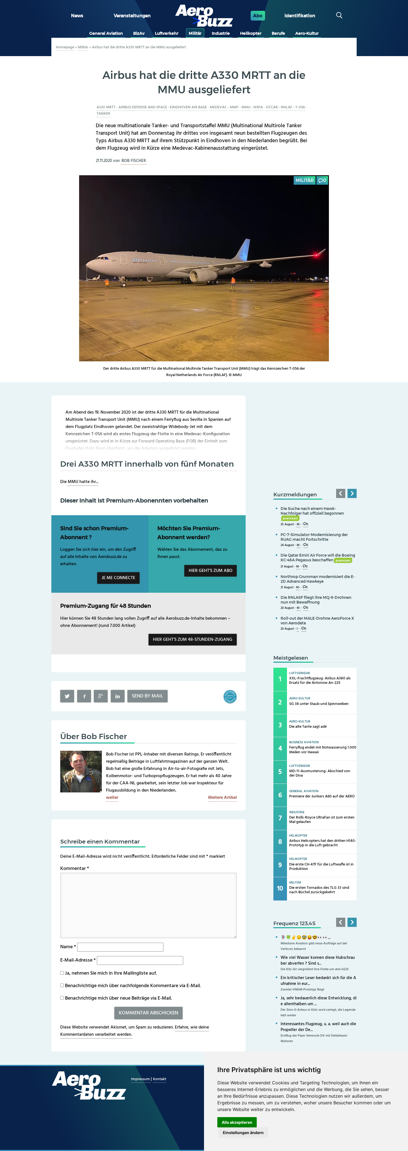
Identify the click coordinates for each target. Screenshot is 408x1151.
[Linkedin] (118, 696)
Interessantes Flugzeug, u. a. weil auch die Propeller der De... (318, 1027)
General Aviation (106, 33)
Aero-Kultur (307, 33)
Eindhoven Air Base (188, 107)
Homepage (65, 47)
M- (299, 524)
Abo (257, 15)
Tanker (103, 114)
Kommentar (74, 869)
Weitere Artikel (222, 797)
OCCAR (272, 107)
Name (68, 947)
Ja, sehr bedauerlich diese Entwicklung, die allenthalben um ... (319, 1001)
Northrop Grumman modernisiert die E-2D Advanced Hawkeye (318, 579)
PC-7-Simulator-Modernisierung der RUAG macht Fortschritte (314, 537)
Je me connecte (118, 578)
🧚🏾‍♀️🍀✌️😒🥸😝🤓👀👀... (306, 937)
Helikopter (250, 33)
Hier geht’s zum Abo (210, 570)
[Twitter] (67, 696)
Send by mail (147, 696)
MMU (246, 107)
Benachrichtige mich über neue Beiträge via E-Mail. (118, 998)
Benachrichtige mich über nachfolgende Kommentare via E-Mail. (133, 986)
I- (298, 629)
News (77, 15)
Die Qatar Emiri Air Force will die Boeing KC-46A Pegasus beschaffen (318, 557)
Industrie (221, 33)
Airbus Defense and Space (143, 107)
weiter (112, 797)
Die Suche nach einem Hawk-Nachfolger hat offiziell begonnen (312, 513)
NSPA (258, 107)
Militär (195, 33)
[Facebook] (84, 696)
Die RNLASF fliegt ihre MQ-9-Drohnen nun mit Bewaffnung (316, 599)
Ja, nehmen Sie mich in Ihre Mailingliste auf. (110, 973)
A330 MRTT (106, 107)
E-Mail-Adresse (78, 960)
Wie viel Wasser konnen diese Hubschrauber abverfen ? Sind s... (318, 960)
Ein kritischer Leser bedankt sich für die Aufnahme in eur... (318, 981)
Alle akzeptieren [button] (237, 1122)
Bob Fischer (134, 160)
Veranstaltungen (132, 15)
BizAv (139, 33)
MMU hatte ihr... (83, 482)
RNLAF (286, 107)
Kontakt (159, 1079)
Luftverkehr (166, 33)
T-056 (300, 107)
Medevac (218, 107)
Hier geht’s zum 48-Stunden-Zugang (192, 639)
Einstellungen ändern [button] (243, 1132)
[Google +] (101, 696)
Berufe (278, 33)
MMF (234, 107)
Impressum (141, 1079)
